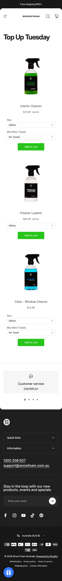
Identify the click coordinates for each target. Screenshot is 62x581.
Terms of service (45, 561)
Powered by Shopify (47, 556)
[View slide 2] (29, 399)
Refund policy (16, 561)
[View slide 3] (33, 399)
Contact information (38, 566)
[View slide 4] (37, 399)
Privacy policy (30, 561)
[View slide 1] (25, 399)
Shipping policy (21, 566)
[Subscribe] (52, 501)
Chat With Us (31, 388)
